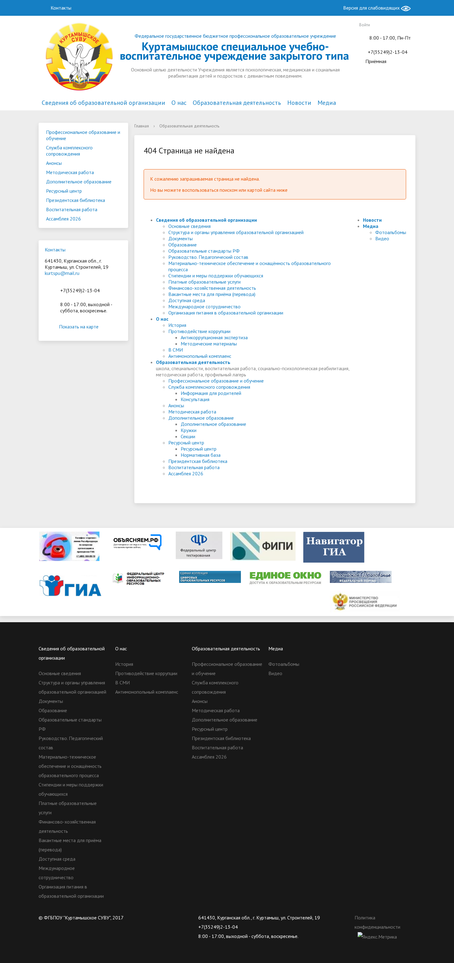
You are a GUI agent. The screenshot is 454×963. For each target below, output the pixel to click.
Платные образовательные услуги (204, 282)
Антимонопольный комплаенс (199, 356)
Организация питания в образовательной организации (225, 313)
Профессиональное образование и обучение (83, 135)
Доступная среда (186, 300)
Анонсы (54, 163)
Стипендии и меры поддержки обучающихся (215, 275)
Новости (299, 103)
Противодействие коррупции (199, 331)
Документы (180, 238)
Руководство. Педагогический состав (208, 257)
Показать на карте (79, 326)
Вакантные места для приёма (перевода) (211, 294)
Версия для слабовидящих (372, 8)
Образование (182, 245)
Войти (364, 25)
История (177, 325)
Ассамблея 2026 (63, 219)
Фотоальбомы (390, 232)
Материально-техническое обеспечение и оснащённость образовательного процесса (70, 766)
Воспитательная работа (71, 209)
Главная (141, 126)
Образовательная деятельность (237, 103)
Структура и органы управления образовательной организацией (236, 232)
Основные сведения (189, 226)
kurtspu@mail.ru (62, 273)
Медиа (326, 103)
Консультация (195, 399)
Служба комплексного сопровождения (69, 150)
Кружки (188, 430)
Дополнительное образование (78, 181)
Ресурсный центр (64, 191)
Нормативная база (201, 455)
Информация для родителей (211, 393)
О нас (179, 103)
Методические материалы (209, 343)
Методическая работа (70, 172)
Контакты (60, 8)
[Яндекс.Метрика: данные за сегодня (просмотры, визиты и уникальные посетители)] (377, 936)
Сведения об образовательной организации (103, 103)
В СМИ (175, 350)
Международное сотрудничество (204, 306)
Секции (188, 436)
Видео (382, 238)
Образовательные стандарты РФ (204, 251)
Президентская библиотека (75, 200)
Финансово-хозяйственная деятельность (212, 288)
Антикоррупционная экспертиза (214, 337)
